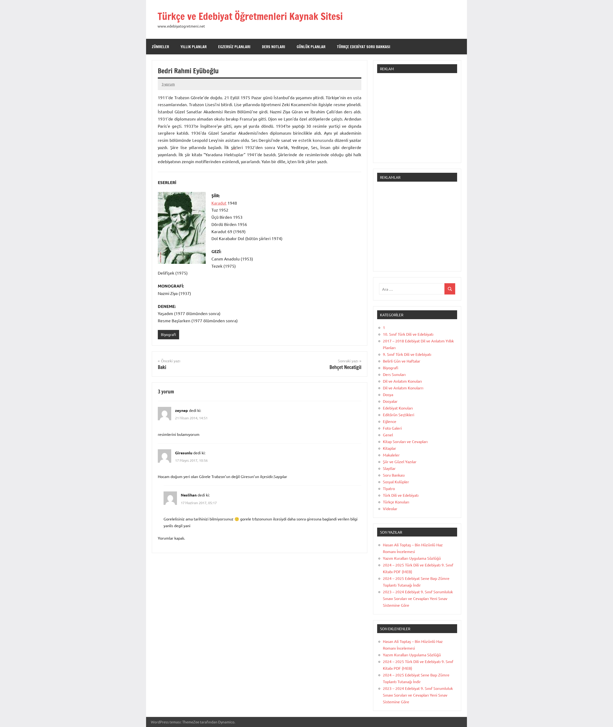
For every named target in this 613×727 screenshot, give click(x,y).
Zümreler (160, 46)
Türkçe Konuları (396, 501)
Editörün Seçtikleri (398, 414)
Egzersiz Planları (234, 46)
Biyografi (168, 334)
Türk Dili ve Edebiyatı (401, 495)
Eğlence (389, 421)
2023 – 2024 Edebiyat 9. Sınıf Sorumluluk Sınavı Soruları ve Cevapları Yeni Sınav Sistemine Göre (418, 598)
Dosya (388, 394)
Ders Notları (273, 46)
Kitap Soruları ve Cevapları (405, 441)
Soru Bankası (394, 475)
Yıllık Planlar (194, 46)
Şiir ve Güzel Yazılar (399, 461)
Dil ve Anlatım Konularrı (403, 387)
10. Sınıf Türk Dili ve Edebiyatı (408, 334)
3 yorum (168, 84)
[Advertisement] (417, 120)
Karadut (219, 202)
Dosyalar (390, 401)
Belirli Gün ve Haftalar (401, 360)
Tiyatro (389, 488)
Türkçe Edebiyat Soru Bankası (363, 46)
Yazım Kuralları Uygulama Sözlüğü (412, 558)
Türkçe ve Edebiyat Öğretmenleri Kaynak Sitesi (250, 16)
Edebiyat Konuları (398, 407)
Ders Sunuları (394, 374)
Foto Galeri (392, 428)
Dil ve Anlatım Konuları (402, 381)
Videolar (390, 508)
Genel (388, 434)
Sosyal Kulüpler (396, 481)
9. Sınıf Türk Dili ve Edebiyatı (407, 354)
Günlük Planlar (311, 46)
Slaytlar (389, 468)
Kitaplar (389, 448)
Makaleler (391, 454)
